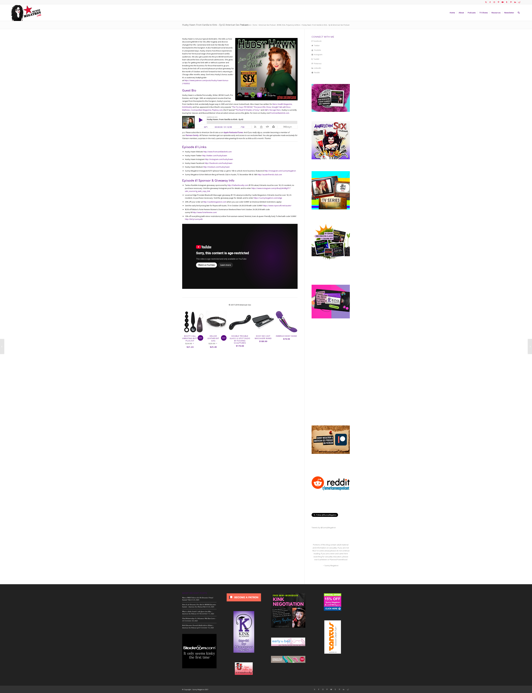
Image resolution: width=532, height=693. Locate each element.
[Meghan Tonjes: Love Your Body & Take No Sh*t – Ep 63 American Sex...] (530, 346)
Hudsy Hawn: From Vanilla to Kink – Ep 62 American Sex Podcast (215, 24)
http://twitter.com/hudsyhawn (214, 155)
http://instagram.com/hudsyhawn (219, 159)
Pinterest (317, 63)
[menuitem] (452, 12)
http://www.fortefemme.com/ (205, 212)
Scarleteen (322, 559)
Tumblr (316, 59)
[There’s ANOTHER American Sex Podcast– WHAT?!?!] (2, 346)
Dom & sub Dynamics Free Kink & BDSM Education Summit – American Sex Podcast (199, 605)
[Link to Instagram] (494, 2)
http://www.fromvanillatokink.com (217, 151)
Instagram (318, 54)
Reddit (317, 72)
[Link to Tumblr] (507, 2)
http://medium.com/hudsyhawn (216, 167)
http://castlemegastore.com (214, 202)
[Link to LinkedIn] (515, 2)
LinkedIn (317, 68)
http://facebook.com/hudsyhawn (218, 163)
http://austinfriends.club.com (270, 174)
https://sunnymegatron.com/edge (268, 198)
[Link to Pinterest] (498, 2)
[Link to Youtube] (503, 2)
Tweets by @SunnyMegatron (324, 527)
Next (293, 327)
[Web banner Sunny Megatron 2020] (26, 12)
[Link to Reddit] (519, 2)
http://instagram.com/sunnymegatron (280, 171)
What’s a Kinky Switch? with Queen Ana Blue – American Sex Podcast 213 (197, 612)
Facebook (317, 41)
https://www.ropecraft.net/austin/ (277, 205)
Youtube (317, 50)
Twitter (317, 45)
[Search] (518, 12)
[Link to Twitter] (486, 2)
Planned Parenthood (338, 559)
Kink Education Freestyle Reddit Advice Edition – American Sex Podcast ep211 (198, 626)
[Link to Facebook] (490, 2)
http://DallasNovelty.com (237, 185)
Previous (186, 327)
